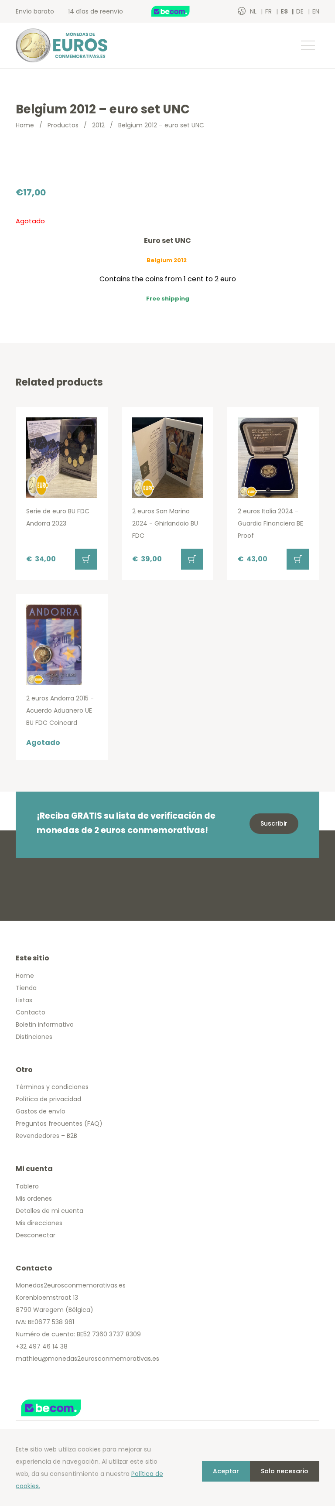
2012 (98, 125)
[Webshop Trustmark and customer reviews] (180, 11)
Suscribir (273, 823)
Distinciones (34, 1036)
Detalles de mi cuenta (49, 1210)
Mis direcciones (39, 1223)
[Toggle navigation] (307, 45)
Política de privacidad (48, 1099)
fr (269, 11)
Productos (63, 125)
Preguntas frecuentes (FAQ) (59, 1123)
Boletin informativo (45, 1024)
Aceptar (226, 1471)
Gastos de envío (40, 1111)
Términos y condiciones (52, 1087)
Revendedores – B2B (46, 1135)
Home (25, 125)
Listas (24, 1000)
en (315, 11)
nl (254, 11)
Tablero (27, 1186)
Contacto (30, 1012)
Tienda (26, 988)
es (284, 11)
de (300, 11)
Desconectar (35, 1235)
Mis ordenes (34, 1198)
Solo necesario (284, 1471)
